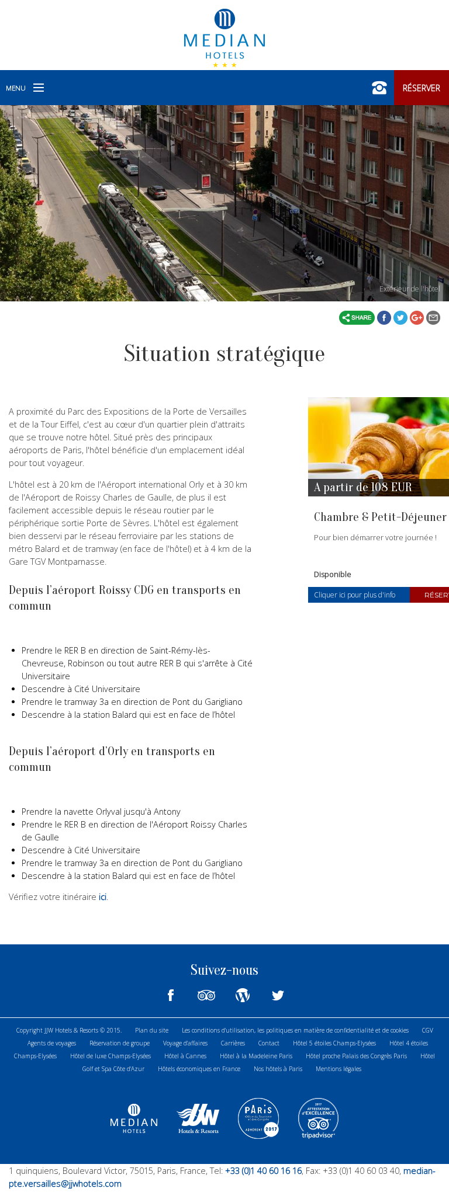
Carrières (233, 1043)
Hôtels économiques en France (199, 1069)
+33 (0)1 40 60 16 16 (262, 1170)
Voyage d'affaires (185, 1043)
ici (102, 896)
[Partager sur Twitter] (401, 316)
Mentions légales (338, 1069)
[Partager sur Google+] (418, 316)
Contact (268, 1043)
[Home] (224, 36)
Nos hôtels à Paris (278, 1069)
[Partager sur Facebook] (385, 316)
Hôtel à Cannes (185, 1056)
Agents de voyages (51, 1043)
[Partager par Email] (433, 316)
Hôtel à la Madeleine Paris (256, 1056)
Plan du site (151, 1030)
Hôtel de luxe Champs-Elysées (110, 1056)
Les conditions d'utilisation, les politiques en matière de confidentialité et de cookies (295, 1030)
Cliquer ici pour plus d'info (354, 595)
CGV (427, 1030)
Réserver (421, 87)
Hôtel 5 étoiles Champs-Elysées (334, 1043)
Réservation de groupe (119, 1043)
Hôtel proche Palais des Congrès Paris (356, 1056)
